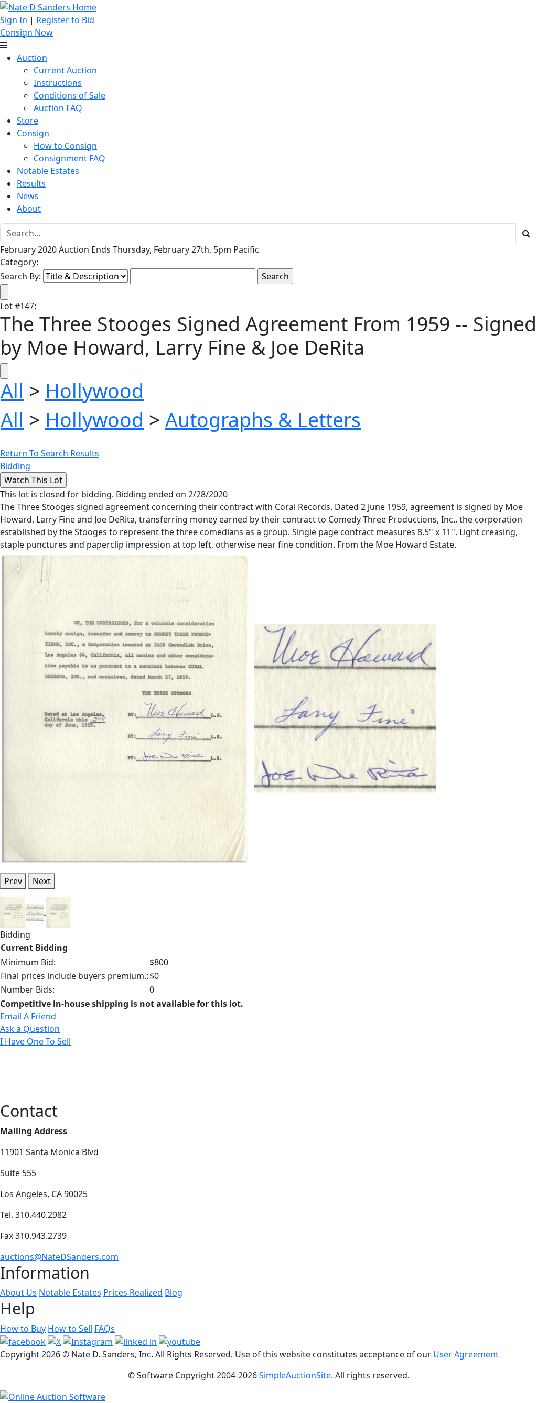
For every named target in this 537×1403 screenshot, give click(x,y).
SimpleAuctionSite (295, 1375)
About (29, 208)
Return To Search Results (49, 453)
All (12, 390)
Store (27, 120)
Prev (13, 881)
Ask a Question (30, 1029)
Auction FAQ (58, 108)
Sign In (13, 20)
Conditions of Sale (69, 95)
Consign (33, 133)
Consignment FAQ (69, 158)
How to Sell (70, 1328)
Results (31, 183)
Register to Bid (65, 20)
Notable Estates (48, 171)
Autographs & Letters (263, 419)
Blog (173, 1292)
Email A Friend (28, 1016)
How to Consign (65, 145)
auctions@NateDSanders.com (59, 1257)
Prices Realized (133, 1292)
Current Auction (65, 70)
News (28, 196)
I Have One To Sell (35, 1041)
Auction (32, 57)
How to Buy (23, 1328)
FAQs (104, 1328)
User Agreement (466, 1354)
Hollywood (94, 390)
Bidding (15, 466)
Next (42, 881)
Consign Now (26, 32)
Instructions (58, 83)
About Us (18, 1292)
